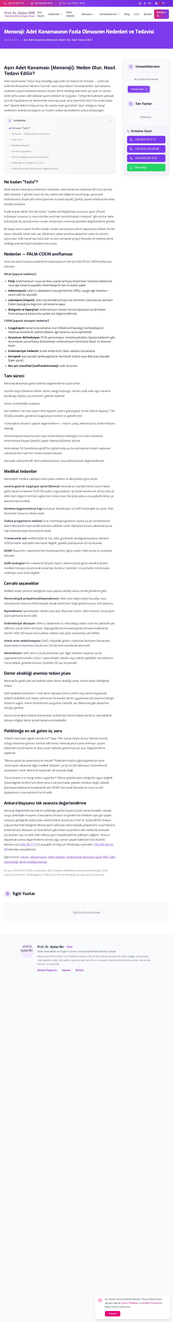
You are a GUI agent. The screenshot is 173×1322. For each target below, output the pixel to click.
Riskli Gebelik (70, 14)
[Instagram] (140, 3)
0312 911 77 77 (28, 844)
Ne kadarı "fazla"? (21, 128)
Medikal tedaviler (21, 145)
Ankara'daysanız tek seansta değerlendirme (35, 168)
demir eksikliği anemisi (33, 862)
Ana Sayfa (40, 14)
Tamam (112, 1313)
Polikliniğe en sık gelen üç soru (28, 162)
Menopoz (87, 14)
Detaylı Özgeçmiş (47, 970)
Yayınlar (66, 970)
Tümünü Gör (137, 89)
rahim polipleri (56, 857)
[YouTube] (149, 3)
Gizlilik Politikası (151, 1303)
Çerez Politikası (129, 1303)
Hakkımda (53, 14)
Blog (127, 14)
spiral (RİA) (101, 857)
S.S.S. (137, 14)
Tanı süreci (17, 139)
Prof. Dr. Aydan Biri (50, 947)
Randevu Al (161, 14)
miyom (24, 857)
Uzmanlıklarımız (108, 14)
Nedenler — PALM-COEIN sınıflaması (30, 133)
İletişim (148, 14)
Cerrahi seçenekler (21, 151)
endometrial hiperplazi (80, 857)
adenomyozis (38, 857)
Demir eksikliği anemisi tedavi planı (30, 157)
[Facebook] (144, 3)
